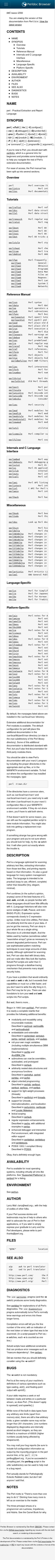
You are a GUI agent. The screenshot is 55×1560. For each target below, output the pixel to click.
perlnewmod (15, 422)
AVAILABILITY (19, 74)
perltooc (14, 234)
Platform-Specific (24, 67)
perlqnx (13, 686)
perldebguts (15, 462)
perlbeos (14, 624)
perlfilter (15, 440)
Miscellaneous (23, 61)
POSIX (27, 1149)
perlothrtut (18, 381)
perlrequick (15, 219)
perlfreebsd (15, 645)
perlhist (14, 528)
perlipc (13, 367)
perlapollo (15, 621)
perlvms (13, 700)
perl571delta (16, 551)
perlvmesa (14, 697)
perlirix (14, 653)
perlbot (13, 237)
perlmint (14, 665)
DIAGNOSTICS (19, 90)
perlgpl (13, 575)
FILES (15, 83)
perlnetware (15, 671)
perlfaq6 (16, 277)
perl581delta (16, 540)
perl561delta (16, 557)
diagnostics (35, 1309)
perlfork (14, 369)
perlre (12, 343)
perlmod (13, 410)
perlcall (14, 477)
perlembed (14, 459)
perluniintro (16, 393)
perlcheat (14, 248)
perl (8, 12)
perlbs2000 (15, 627)
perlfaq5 (16, 274)
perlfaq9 (16, 286)
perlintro (11, 152)
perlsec (13, 405)
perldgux (14, 636)
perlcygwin (15, 633)
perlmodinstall (17, 419)
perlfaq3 (16, 269)
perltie (13, 358)
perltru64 (14, 691)
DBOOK (38, 1526)
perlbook (14, 513)
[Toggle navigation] (6, 4)
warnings (21, 1297)
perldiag (14, 332)
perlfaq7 (16, 280)
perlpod (13, 323)
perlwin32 (14, 706)
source (14, 12)
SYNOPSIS (17, 41)
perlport (14, 387)
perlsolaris (15, 688)
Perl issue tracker (44, 1541)
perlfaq (13, 260)
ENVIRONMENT (20, 77)
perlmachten (15, 656)
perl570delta (16, 554)
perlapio (14, 491)
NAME (15, 38)
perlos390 (14, 677)
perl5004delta (17, 566)
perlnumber (15, 372)
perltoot (14, 231)
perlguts (14, 474)
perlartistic (16, 572)
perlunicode (15, 396)
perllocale (15, 390)
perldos (13, 639)
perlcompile (15, 434)
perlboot (14, 228)
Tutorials (20, 48)
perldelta (14, 531)
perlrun (13, 329)
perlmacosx (15, 662)
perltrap (14, 251)
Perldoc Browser (39, 4)
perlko (12, 596)
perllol (13, 213)
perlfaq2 (16, 266)
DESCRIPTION (19, 70)
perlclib (14, 471)
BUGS (15, 93)
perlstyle (14, 242)
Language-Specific (25, 64)
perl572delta (16, 548)
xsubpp (43, 1038)
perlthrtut (15, 378)
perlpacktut (18, 320)
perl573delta (16, 545)
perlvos (13, 703)
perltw (12, 599)
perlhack (14, 497)
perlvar (13, 340)
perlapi (13, 482)
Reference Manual (25, 51)
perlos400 (14, 680)
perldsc (13, 210)
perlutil (14, 428)
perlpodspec (15, 326)
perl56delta (15, 560)
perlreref (14, 346)
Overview (20, 44)
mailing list (4, 1544)
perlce (12, 630)
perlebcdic (15, 399)
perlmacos (14, 659)
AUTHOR (16, 80)
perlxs (12, 468)
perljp (12, 593)
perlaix (13, 616)
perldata (14, 305)
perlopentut (18, 317)
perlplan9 (14, 683)
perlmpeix (14, 668)
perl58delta (15, 542)
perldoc (13, 522)
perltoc (13, 191)
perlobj (13, 355)
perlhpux (14, 648)
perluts (13, 694)
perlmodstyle (16, 416)
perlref (13, 349)
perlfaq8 (16, 283)
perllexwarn (15, 334)
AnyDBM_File (18, 1055)
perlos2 (13, 674)
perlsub (13, 311)
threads (41, 1097)
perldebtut (15, 254)
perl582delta (16, 537)
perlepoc (14, 642)
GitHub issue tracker (17, 1530)
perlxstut (14, 465)
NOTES (15, 96)
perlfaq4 (16, 272)
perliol (13, 488)
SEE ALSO (17, 87)
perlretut (14, 222)
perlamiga (14, 618)
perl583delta (16, 534)
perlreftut (15, 207)
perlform (14, 352)
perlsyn (13, 302)
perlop (12, 308)
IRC (12, 1544)
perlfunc (14, 314)
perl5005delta (17, 563)
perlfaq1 (16, 263)
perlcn (12, 591)
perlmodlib (15, 413)
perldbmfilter (19, 361)
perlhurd (14, 651)
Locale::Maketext (24, 1110)
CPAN (20, 12)
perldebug (14, 337)
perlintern (15, 485)
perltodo (14, 516)
